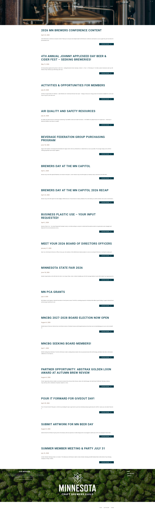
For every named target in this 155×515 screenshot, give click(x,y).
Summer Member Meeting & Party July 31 (73, 448)
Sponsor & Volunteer (101, 6)
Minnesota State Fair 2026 (62, 267)
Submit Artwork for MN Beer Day (67, 424)
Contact (129, 475)
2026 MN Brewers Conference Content (71, 30)
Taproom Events (56, 6)
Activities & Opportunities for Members (73, 85)
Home (111, 6)
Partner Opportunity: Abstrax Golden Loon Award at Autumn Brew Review (76, 371)
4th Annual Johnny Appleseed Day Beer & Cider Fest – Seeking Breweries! (73, 57)
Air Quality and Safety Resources (68, 111)
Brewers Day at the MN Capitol (65, 166)
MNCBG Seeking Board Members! (66, 343)
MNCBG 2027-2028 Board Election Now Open (75, 317)
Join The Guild (130, 473)
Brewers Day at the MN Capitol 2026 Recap (75, 190)
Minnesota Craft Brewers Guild (26, 479)
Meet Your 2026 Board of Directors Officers (76, 243)
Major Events (67, 6)
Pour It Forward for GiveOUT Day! (68, 398)
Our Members (46, 6)
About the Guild (89, 6)
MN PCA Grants (53, 292)
